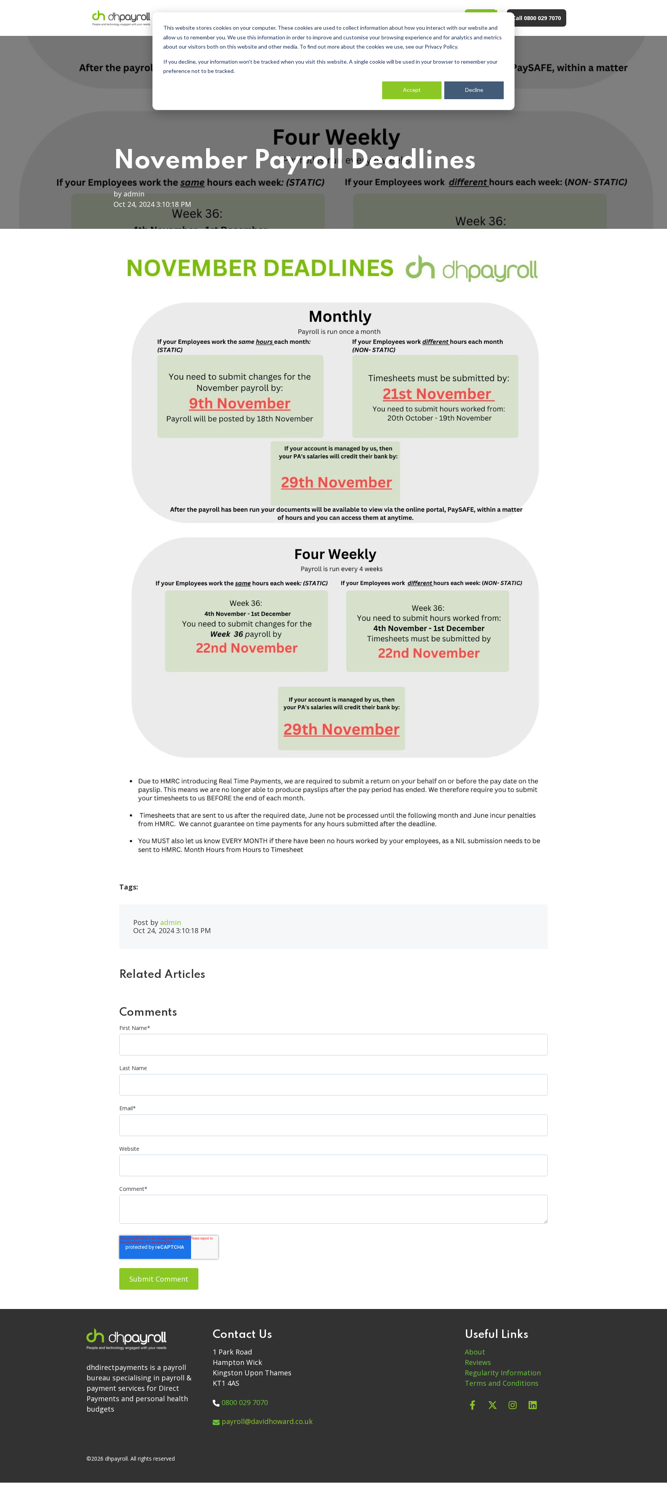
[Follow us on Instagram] (512, 1405)
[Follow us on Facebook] (472, 1405)
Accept (412, 89)
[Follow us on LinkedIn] (532, 1405)
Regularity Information (503, 1372)
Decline (474, 89)
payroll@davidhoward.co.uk (267, 1421)
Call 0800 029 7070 (536, 18)
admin (134, 193)
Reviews (478, 1362)
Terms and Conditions (501, 1383)
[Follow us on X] (492, 1405)
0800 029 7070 (245, 1402)
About (475, 1351)
